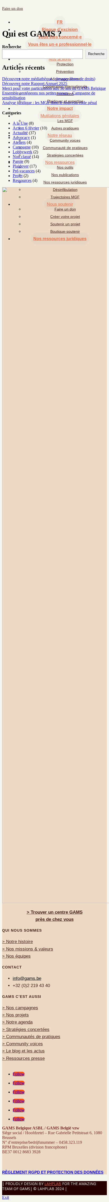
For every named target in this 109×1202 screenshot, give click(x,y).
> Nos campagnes (20, 1007)
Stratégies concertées (65, 155)
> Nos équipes (16, 956)
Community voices (65, 140)
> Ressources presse (23, 1058)
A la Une (20, 123)
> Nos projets (15, 1014)
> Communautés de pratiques (31, 1036)
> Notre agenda (17, 1022)
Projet (17, 175)
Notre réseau (60, 135)
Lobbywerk (22, 152)
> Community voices (22, 1043)
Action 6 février (26, 128)
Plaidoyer (21, 166)
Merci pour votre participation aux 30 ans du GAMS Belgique (54, 88)
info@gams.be (27, 978)
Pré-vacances (24, 171)
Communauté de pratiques (65, 148)
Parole (18, 161)
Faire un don (12, 8)
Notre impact (60, 108)
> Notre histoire (17, 941)
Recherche (11, 46)
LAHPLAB (52, 1183)
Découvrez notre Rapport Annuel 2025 (34, 83)
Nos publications (65, 175)
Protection (65, 64)
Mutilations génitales (59, 116)
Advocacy (21, 137)
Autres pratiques (65, 128)
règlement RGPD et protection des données (52, 1172)
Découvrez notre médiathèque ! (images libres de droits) (48, 79)
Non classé (22, 156)
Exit (5, 1197)
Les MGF (65, 121)
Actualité (20, 133)
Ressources (22, 180)
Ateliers (19, 142)
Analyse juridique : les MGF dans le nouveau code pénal (49, 102)
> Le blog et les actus (23, 1050)
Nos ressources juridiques (65, 182)
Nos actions (60, 59)
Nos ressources (60, 162)
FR (60, 22)
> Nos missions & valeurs (27, 949)
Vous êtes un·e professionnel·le (60, 44)
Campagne (22, 147)
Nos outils (65, 167)
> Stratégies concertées (25, 1029)
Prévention (65, 71)
